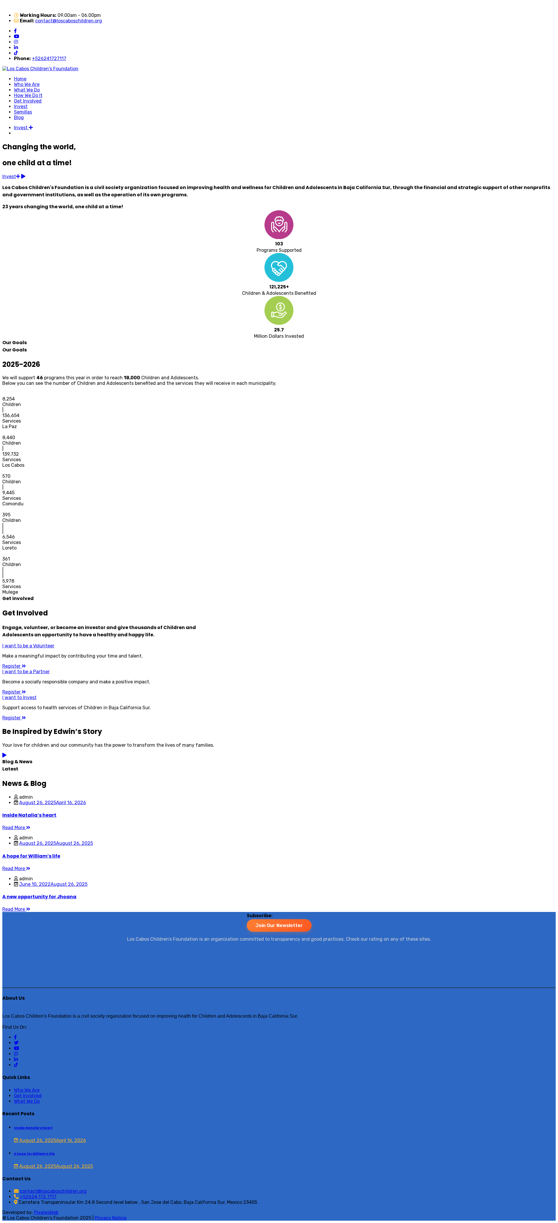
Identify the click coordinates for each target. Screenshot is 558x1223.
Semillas (23, 112)
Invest (21, 106)
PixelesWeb (46, 1212)
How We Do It (28, 95)
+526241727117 (49, 58)
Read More (14, 827)
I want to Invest (19, 697)
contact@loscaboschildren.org (68, 21)
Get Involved (28, 101)
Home (20, 79)
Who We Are (27, 84)
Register (12, 666)
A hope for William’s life (34, 1154)
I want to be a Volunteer (28, 646)
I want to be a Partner (26, 671)
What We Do (27, 90)
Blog (19, 117)
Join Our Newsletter (279, 925)
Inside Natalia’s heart (33, 1128)
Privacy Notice (110, 1218)
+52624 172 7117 (38, 1196)
